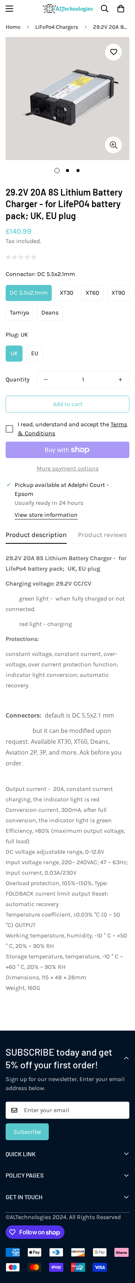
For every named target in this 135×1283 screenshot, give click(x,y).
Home (13, 27)
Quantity (17, 379)
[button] (120, 8)
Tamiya (19, 312)
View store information (46, 514)
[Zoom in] (113, 144)
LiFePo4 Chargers (56, 27)
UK (14, 353)
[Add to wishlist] (113, 52)
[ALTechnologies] (68, 8)
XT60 (92, 292)
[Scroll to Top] (121, 1243)
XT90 (118, 292)
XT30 (67, 292)
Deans (49, 312)
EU (34, 353)
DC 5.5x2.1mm (29, 292)
